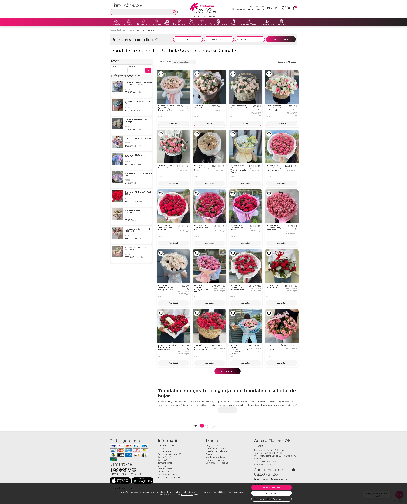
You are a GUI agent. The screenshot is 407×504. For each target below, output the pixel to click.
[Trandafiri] (116, 21)
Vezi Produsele (281, 39)
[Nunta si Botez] (267, 21)
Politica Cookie (187, 495)
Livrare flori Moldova (167, 474)
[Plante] (191, 21)
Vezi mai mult (227, 371)
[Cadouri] (234, 21)
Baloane (202, 24)
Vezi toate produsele (215, 457)
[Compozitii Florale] (218, 21)
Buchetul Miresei (249, 24)
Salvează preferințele (271, 487)
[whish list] (284, 9)
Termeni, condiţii (165, 463)
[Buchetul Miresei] (249, 21)
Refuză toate (271, 493)
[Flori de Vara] (179, 21)
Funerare (281, 24)
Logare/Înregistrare (215, 460)
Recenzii (210, 454)
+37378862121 (241, 9)
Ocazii (167, 24)
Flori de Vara (179, 24)
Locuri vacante (165, 469)
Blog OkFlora (212, 445)
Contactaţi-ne (164, 451)
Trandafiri (116, 24)
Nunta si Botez (267, 24)
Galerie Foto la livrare (216, 448)
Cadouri (234, 24)
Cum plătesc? (164, 457)
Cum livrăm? (164, 460)
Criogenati (129, 24)
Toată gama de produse (169, 477)
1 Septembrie (143, 24)
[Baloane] (202, 21)
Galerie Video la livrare (216, 451)
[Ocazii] (167, 21)
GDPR (161, 448)
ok (148, 70)
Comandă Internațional (217, 463)
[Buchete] (157, 21)
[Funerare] (281, 21)
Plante (191, 24)
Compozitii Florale (218, 24)
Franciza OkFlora (166, 445)
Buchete (157, 24)
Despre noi (163, 466)
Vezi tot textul (227, 410)
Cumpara (173, 123)
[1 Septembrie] (143, 21)
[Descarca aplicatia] (120, 480)
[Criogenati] (129, 21)
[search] (174, 11)
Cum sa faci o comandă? (169, 454)
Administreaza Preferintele (271, 499)
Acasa (112, 30)
